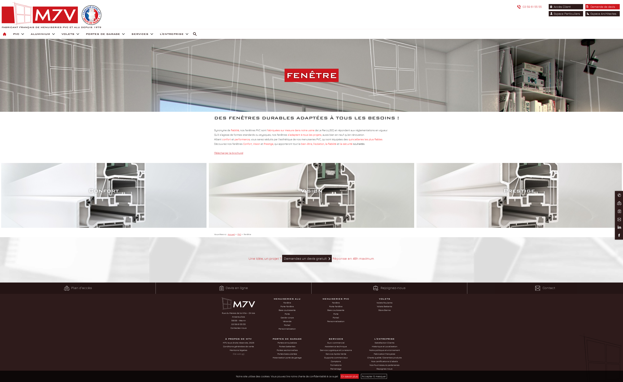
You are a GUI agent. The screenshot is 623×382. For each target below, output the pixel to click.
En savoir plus (349, 376)
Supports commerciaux (336, 357)
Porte (287, 314)
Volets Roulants (384, 302)
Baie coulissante (287, 310)
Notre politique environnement (384, 350)
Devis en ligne (237, 287)
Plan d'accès (81, 287)
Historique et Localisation (384, 346)
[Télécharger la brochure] (228, 152)
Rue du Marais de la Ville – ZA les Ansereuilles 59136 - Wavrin (238, 317)
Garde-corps (287, 317)
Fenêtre (287, 302)
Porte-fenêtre (287, 306)
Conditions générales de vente (238, 346)
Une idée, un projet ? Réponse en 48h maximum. (312, 258)
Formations (336, 365)
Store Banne (384, 310)
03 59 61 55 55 (532, 6)
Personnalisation (287, 328)
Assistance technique (336, 346)
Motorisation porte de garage (287, 357)
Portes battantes (287, 346)
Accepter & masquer (374, 376)
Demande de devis (602, 6)
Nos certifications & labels (384, 361)
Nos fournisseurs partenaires (384, 365)
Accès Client (562, 6)
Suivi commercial (336, 342)
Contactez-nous (239, 328)
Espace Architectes (603, 13)
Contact (548, 287)
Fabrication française (384, 354)
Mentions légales (238, 350)
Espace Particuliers (567, 13)
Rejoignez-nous (392, 287)
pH (243, 354)
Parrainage (335, 368)
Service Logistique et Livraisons (336, 350)
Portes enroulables (287, 342)
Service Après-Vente (336, 354)
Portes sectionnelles (287, 350)
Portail (287, 325)
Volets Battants (384, 306)
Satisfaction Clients (384, 342)
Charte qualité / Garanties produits (384, 357)
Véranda (287, 321)
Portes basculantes (287, 354)
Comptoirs (336, 361)
